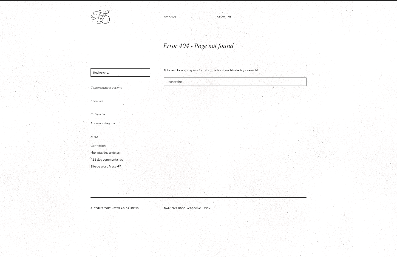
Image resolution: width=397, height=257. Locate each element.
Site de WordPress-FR (106, 166)
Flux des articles (105, 152)
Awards (170, 17)
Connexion (98, 145)
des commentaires (107, 159)
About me (224, 17)
